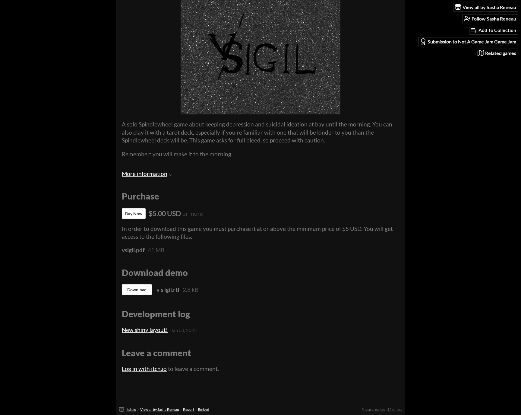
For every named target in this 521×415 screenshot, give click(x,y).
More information (144, 173)
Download (137, 289)
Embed (203, 409)
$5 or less (394, 409)
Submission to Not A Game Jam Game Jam (472, 41)
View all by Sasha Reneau (159, 409)
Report (188, 409)
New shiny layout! (145, 329)
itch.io (131, 409)
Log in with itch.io (144, 368)
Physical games (373, 409)
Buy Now (133, 213)
